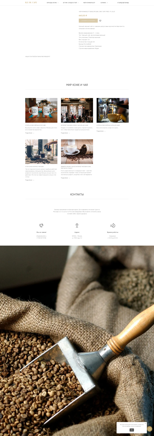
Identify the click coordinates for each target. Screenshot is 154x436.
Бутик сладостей (70, 2)
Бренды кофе (52, 2)
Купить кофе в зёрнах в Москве (35, 125)
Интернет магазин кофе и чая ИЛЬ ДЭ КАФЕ (74, 125)
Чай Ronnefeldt (89, 2)
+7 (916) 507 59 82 (123, 3)
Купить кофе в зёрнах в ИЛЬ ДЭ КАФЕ (108, 125)
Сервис (104, 2)
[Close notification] (145, 423)
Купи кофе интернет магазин (34, 166)
